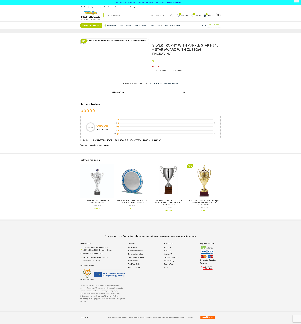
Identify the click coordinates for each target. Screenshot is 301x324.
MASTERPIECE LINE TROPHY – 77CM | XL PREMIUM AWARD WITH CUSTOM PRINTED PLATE (204, 203)
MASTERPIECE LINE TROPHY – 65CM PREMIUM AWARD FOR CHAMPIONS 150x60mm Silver (168, 203)
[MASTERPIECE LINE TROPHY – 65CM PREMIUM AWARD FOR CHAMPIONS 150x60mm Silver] (168, 181)
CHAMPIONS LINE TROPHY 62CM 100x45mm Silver (97, 202)
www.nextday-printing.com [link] (183, 236)
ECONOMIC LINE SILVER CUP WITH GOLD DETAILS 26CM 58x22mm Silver (132, 202)
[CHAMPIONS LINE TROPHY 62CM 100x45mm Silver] (97, 181)
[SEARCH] (171, 15)
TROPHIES (97, 205)
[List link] (102, 257)
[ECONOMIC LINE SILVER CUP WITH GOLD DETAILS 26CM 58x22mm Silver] (132, 181)
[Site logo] (90, 15)
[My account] (218, 15)
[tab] (135, 82)
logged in (93, 145)
